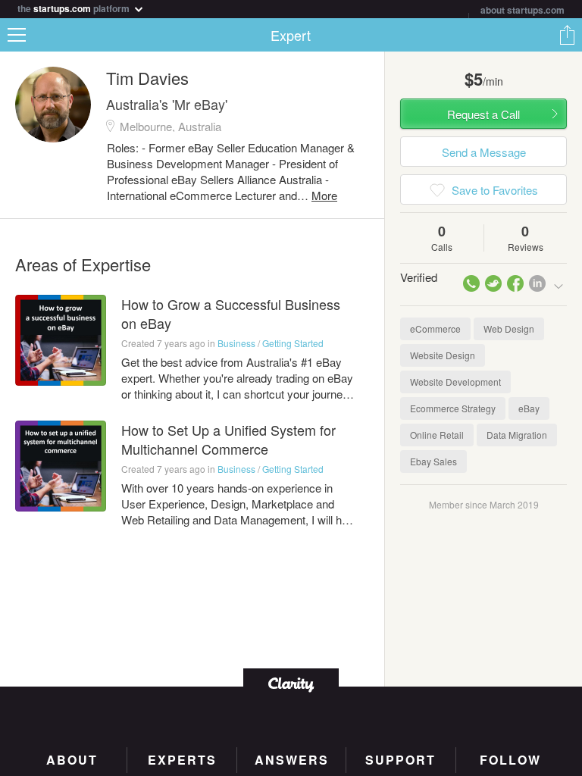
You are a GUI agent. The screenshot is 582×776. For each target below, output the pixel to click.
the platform (74, 7)
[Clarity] (291, 683)
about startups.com (522, 10)
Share (567, 35)
